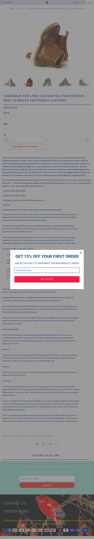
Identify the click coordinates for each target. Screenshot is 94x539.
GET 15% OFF (47, 279)
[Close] (81, 253)
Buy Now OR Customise (47, 4)
